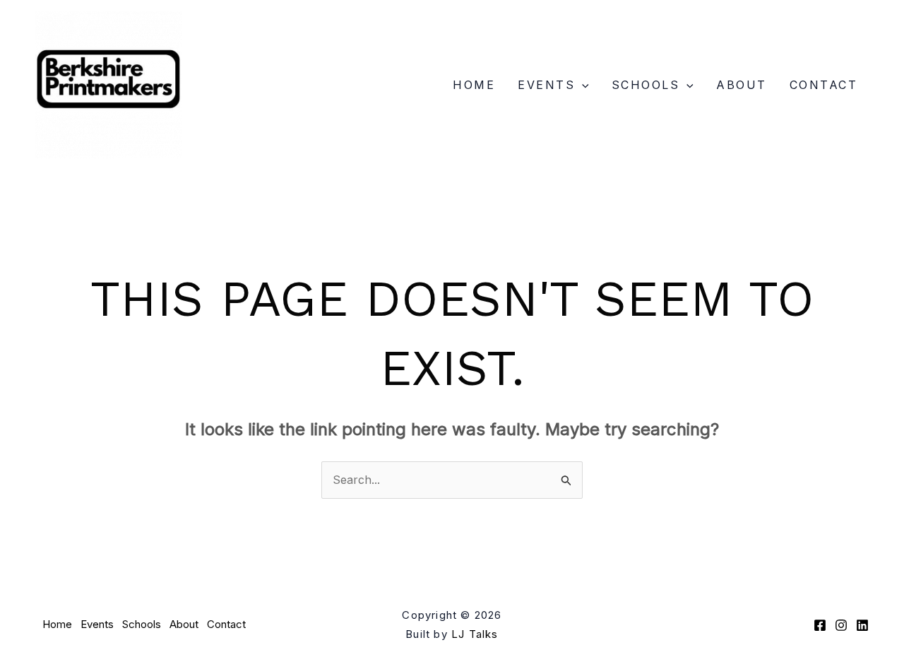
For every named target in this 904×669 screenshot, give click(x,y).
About (741, 85)
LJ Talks (475, 634)
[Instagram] (841, 625)
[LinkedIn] (862, 625)
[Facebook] (820, 625)
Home (474, 85)
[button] (582, 84)
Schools (646, 85)
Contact (824, 85)
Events (546, 85)
